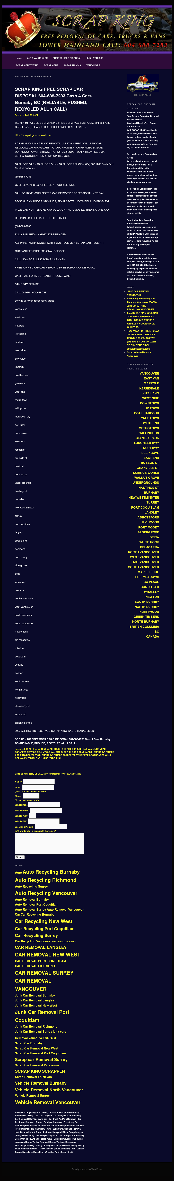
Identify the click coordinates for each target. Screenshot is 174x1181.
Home (19, 58)
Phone (18, 795)
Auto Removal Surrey (30, 909)
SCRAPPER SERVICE (25, 752)
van (49, 1077)
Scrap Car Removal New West (36, 1048)
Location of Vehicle (24, 826)
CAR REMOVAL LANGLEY (41, 947)
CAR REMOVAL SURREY (44, 972)
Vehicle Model (22, 810)
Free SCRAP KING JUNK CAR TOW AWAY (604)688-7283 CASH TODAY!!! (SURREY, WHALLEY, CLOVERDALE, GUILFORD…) (142, 320)
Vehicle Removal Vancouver (47, 1102)
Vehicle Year (21, 815)
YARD (45, 758)
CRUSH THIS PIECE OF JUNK (68, 748)
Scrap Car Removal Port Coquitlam (40, 1053)
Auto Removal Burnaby (32, 899)
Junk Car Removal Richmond (36, 1026)
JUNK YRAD (99, 748)
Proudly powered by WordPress (87, 1169)
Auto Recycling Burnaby (51, 871)
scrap (50, 1037)
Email (18, 787)
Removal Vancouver (29, 1038)
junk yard (87, 748)
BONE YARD (46, 748)
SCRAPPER (53, 1071)
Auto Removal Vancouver (65, 909)
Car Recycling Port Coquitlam (45, 928)
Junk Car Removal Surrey (33, 1031)
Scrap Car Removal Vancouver (37, 1065)
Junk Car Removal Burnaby (35, 995)
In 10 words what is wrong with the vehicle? (35, 830)
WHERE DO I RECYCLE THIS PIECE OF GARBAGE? (79, 755)
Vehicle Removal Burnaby (41, 1083)
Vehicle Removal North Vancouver (49, 1090)
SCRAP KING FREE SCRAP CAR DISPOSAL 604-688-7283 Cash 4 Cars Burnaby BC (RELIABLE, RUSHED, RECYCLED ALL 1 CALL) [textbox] (62, 741)
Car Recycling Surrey (36, 935)
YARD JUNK (55, 758)
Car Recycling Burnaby (37, 914)
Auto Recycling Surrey (31, 886)
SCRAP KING (28, 1071)
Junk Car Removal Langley (34, 1000)
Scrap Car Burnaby (29, 1043)
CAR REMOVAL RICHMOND (35, 966)
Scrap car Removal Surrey (41, 1059)
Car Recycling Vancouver (33, 941)
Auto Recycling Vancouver (46, 892)
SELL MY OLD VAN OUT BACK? (52, 752)
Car (17, 914)
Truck (42, 1077)
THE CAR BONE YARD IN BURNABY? (87, 752)
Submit (19, 857)
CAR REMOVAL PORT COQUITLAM (40, 961)
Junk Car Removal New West (36, 1005)
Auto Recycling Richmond (45, 879)
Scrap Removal (26, 1077)
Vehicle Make (21, 804)
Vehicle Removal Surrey (32, 1095)
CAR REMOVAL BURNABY (64, 941)
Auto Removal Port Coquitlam (36, 904)
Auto (18, 872)
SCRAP (27, 748)
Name (18, 781)
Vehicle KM (21, 821)
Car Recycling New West (43, 921)
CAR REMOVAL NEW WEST (47, 954)
